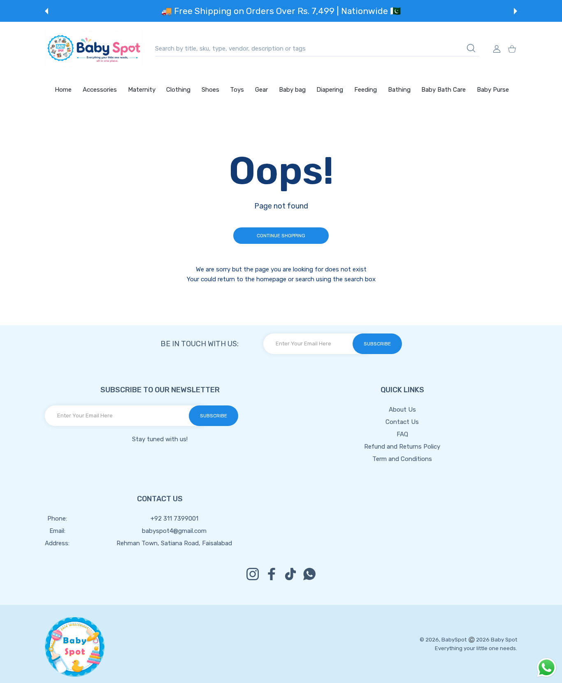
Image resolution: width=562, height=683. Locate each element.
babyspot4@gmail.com (174, 531)
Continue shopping (281, 235)
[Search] (471, 48)
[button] (46, 11)
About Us (402, 409)
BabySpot (454, 640)
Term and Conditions (402, 459)
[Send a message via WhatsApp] (546, 667)
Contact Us (402, 422)
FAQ (402, 434)
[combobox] (317, 48)
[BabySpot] (94, 48)
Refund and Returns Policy (402, 446)
